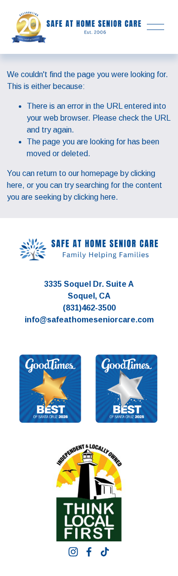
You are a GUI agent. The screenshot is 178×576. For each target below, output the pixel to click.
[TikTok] (105, 552)
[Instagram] (73, 552)
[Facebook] (89, 552)
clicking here (95, 197)
